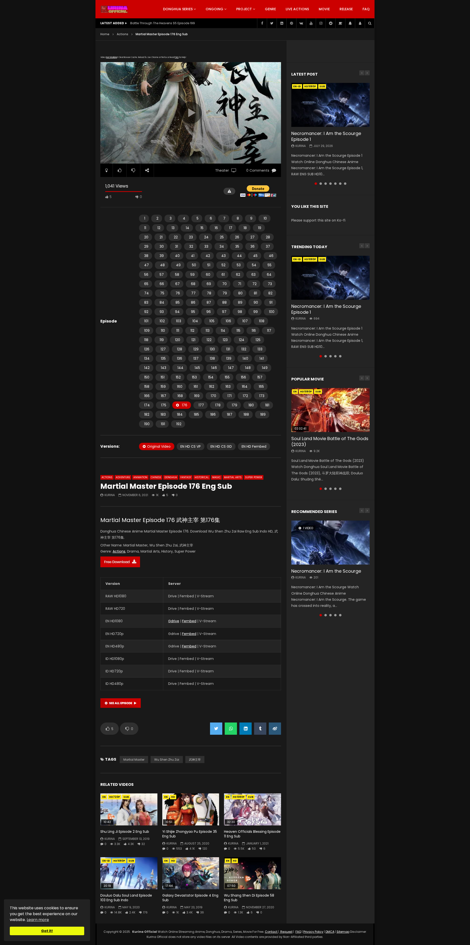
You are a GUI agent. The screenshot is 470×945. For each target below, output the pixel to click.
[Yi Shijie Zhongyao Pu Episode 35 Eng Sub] (190, 809)
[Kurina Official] (114, 9)
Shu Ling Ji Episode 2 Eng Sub (124, 831)
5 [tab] (335, 183)
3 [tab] (325, 183)
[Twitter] (272, 23)
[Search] (370, 23)
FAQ (366, 9)
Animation (140, 477)
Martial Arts (233, 477)
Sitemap (343, 932)
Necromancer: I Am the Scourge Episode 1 (326, 136)
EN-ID (106, 861)
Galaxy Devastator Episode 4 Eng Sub (190, 897)
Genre (270, 9)
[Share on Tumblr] (260, 729)
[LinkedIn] (281, 23)
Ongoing (214, 9)
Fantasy (185, 477)
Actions (122, 34)
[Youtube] (311, 23)
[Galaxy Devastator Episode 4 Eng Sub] (190, 873)
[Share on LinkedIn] (245, 729)
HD (173, 797)
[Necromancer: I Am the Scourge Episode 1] (330, 105)
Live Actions (297, 9)
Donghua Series (178, 9)
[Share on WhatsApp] (231, 729)
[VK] (301, 23)
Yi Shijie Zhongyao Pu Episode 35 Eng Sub (189, 834)
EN (104, 797)
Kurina (110, 495)
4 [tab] (330, 183)
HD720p (114, 797)
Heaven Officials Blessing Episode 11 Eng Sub (252, 834)
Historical (202, 477)
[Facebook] (262, 23)
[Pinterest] (291, 23)
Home (104, 34)
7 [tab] (345, 183)
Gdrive (173, 621)
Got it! (47, 930)
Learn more (38, 920)
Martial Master (133, 759)
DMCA (330, 932)
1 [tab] (316, 183)
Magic (216, 477)
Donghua (170, 477)
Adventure (123, 477)
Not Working (111, 57)
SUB (126, 797)
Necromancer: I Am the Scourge (326, 571)
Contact (271, 932)
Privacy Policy (313, 932)
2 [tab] (320, 183)
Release (346, 9)
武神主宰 (195, 759)
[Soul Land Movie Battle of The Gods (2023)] (330, 410)
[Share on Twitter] (216, 729)
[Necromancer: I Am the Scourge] (330, 543)
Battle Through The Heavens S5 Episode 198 (162, 23)
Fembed (189, 621)
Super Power (253, 477)
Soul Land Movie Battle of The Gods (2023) (329, 441)
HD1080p (239, 797)
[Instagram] (321, 23)
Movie (324, 9)
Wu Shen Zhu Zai (166, 759)
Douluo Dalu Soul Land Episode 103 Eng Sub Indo (126, 897)
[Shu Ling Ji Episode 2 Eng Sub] (128, 809)
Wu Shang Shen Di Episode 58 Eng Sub (249, 897)
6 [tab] (340, 183)
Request (286, 932)
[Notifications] (350, 23)
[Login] (360, 23)
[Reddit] (330, 23)
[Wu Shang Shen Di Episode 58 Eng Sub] (252, 873)
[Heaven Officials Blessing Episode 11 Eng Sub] (252, 809)
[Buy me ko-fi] (340, 23)
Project (244, 9)
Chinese (156, 477)
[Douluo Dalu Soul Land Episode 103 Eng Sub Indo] (128, 873)
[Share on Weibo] (275, 729)
